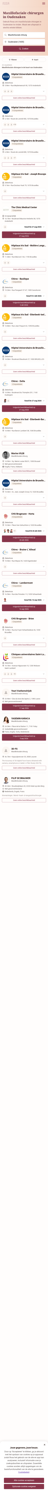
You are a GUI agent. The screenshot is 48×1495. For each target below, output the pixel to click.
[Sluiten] (44, 1444)
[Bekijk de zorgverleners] (24, 91)
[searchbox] (24, 35)
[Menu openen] (43, 3)
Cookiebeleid (23, 1472)
